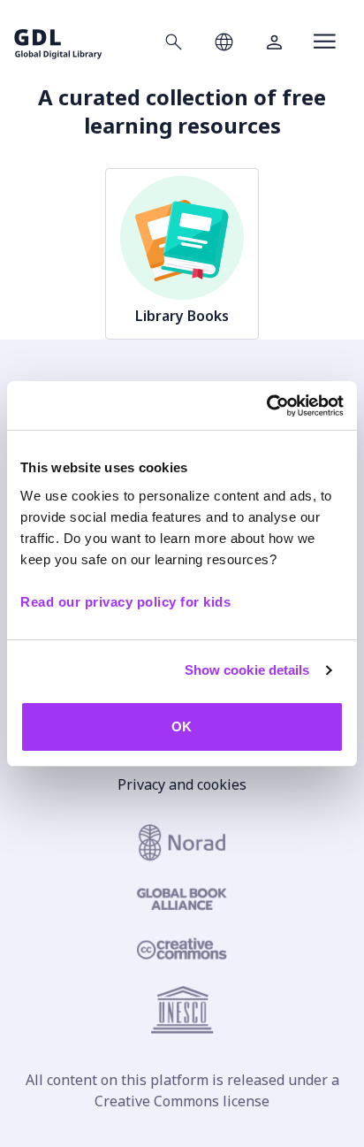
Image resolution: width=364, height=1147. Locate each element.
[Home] (58, 41)
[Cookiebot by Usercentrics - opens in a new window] (266, 405)
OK (181, 726)
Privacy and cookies (182, 784)
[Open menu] (325, 41)
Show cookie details (247, 669)
